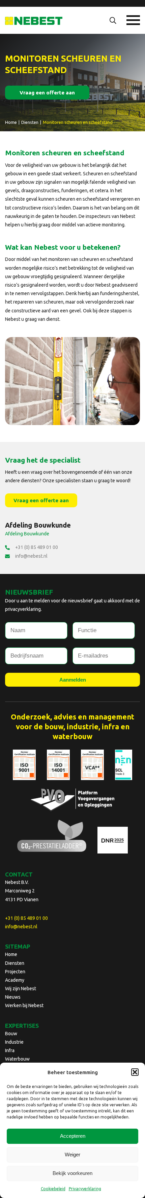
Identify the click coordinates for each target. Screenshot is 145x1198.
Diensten (14, 963)
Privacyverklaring (85, 1188)
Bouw (11, 1033)
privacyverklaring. (23, 609)
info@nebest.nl (31, 556)
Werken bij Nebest (24, 1005)
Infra (9, 1050)
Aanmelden (72, 680)
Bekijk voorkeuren (72, 1173)
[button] (135, 1072)
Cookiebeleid (53, 1188)
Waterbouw (17, 1059)
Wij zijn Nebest (20, 988)
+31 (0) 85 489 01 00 (36, 547)
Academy (14, 980)
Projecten (15, 971)
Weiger (72, 1154)
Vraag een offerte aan (47, 92)
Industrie (14, 1042)
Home (11, 954)
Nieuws (13, 997)
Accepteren (72, 1136)
